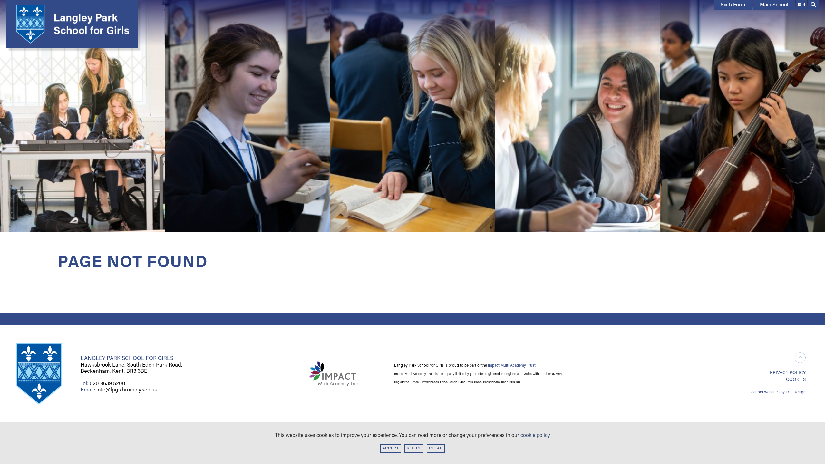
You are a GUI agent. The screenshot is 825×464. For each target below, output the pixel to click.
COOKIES (796, 379)
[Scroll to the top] (800, 357)
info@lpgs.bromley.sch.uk (126, 390)
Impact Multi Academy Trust (512, 366)
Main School (774, 5)
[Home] (70, 24)
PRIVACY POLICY (788, 373)
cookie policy (535, 435)
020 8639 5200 (107, 384)
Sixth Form (733, 5)
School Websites (765, 392)
